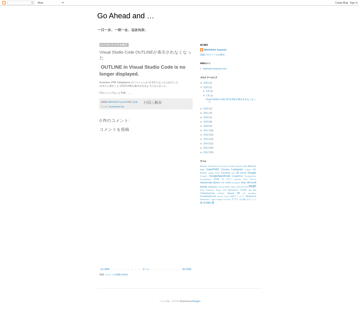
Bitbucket (252, 166)
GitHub (243, 173)
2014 (206, 143)
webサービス (237, 196)
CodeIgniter (237, 169)
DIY (254, 169)
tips (249, 190)
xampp (219, 199)
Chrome (225, 169)
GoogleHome (250, 176)
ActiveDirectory (214, 166)
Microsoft (251, 182)
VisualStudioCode (116, 106)
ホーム (145, 269)
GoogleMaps (205, 179)
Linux (228, 182)
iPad (245, 179)
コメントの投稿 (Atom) (116, 274)
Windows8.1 (205, 199)
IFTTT (228, 179)
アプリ (235, 199)
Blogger (196, 301)
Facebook (225, 173)
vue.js (226, 196)
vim (244, 193)
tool (254, 190)
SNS (225, 190)
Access (203, 166)
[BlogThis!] (149, 102)
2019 (206, 121)
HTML (216, 179)
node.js (221, 187)
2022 (206, 108)
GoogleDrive (237, 176)
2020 (206, 117)
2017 (206, 130)
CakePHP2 (212, 169)
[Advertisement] (146, 239)
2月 (208, 91)
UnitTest (220, 193)
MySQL (204, 187)
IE (223, 179)
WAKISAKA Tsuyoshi (215, 50)
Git (237, 173)
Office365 (240, 187)
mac (243, 182)
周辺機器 (207, 203)
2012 (206, 152)
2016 (206, 134)
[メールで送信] (146, 102)
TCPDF (243, 190)
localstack (236, 183)
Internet (237, 179)
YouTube (227, 199)
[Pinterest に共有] (160, 102)
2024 (206, 83)
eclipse (211, 173)
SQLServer (233, 190)
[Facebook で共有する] (156, 102)
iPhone (253, 179)
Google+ (204, 176)
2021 (206, 113)
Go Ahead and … (125, 16)
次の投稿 (104, 269)
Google (252, 172)
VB (238, 193)
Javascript (206, 182)
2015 (206, 139)
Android (224, 166)
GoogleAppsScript (219, 175)
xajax (213, 199)
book (202, 169)
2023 (206, 87)
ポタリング (251, 199)
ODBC (227, 187)
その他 (242, 199)
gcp (233, 173)
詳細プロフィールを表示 (212, 54)
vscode (220, 196)
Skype (218, 190)
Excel (217, 173)
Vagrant (230, 193)
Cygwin (248, 170)
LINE (222, 183)
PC (246, 187)
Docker (203, 173)
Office (233, 187)
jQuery (216, 182)
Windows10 (251, 196)
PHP (252, 186)
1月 (208, 95)
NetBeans (212, 187)
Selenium (210, 190)
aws (245, 166)
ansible (232, 166)
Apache (239, 166)
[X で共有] (153, 102)
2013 (206, 148)
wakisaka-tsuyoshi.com (214, 68)
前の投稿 (186, 269)
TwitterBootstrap (207, 193)
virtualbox (252, 193)
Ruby (202, 190)
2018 (206, 126)
